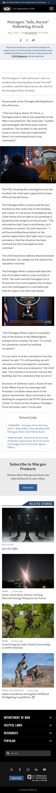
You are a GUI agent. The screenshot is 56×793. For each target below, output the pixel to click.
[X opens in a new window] (11, 769)
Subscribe (28, 487)
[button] (51, 8)
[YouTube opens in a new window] (44, 769)
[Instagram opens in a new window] (28, 769)
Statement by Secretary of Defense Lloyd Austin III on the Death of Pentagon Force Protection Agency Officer (28, 442)
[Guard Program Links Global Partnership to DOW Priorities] (28, 626)
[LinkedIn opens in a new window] (36, 769)
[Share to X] (27, 41)
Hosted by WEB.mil (28, 789)
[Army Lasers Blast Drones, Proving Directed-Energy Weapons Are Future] (28, 577)
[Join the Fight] (28, 529)
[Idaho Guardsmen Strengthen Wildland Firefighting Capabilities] (28, 676)
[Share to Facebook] (21, 41)
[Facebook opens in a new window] (20, 769)
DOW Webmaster (19, 56)
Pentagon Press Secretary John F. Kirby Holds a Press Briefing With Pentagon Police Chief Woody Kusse (28, 428)
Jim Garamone (30, 33)
